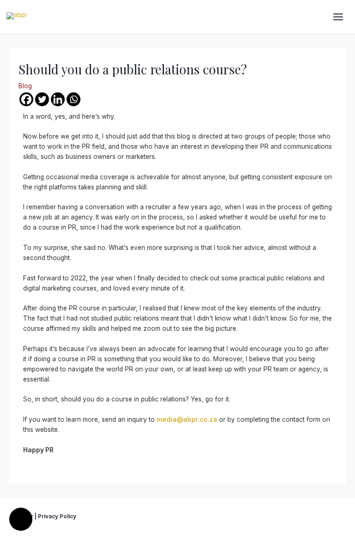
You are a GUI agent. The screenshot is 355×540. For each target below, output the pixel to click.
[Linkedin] (58, 99)
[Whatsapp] (73, 99)
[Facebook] (26, 99)
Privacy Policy (57, 516)
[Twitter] (42, 99)
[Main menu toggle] (338, 17)
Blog (25, 86)
